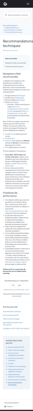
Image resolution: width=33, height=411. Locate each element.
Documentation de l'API (11, 315)
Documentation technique (12, 311)
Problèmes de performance (14, 66)
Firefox (24, 163)
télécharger (21, 95)
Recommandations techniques (15, 384)
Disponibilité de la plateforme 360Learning (13, 324)
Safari (7, 147)
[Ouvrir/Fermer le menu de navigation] (28, 3)
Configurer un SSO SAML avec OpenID (16, 328)
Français (9, 406)
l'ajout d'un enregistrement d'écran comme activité (18, 109)
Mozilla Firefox (10, 138)
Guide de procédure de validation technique (16, 370)
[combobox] (16, 15)
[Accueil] (5, 3)
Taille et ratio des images (11, 319)
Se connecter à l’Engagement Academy (16, 354)
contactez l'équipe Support (17, 262)
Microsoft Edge (10, 141)
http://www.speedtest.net (14, 211)
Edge (11, 166)
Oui (13, 285)
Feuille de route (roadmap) (17, 366)
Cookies (11, 363)
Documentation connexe (13, 32)
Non (19, 285)
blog (14, 269)
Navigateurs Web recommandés (15, 63)
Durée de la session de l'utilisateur (15, 359)
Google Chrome (10, 134)
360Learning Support (10, 25)
